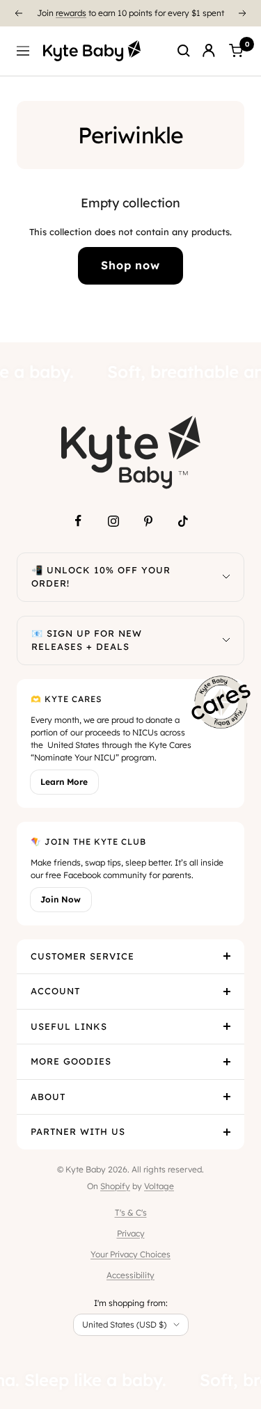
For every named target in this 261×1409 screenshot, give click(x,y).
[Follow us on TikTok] (183, 521)
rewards (71, 12)
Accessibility (130, 1275)
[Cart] (236, 50)
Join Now (60, 899)
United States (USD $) (124, 1324)
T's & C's (131, 1212)
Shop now (130, 265)
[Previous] (18, 13)
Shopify (115, 1186)
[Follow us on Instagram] (113, 521)
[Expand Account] (226, 991)
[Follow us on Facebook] (78, 521)
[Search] (183, 51)
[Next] (243, 13)
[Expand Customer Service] (226, 956)
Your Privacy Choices (130, 1254)
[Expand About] (226, 1097)
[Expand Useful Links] (226, 1027)
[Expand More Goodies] (226, 1061)
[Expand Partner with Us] (226, 1132)
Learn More (64, 782)
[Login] (208, 50)
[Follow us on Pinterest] (148, 521)
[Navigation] (23, 51)
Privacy (131, 1233)
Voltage (159, 1186)
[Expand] (226, 577)
